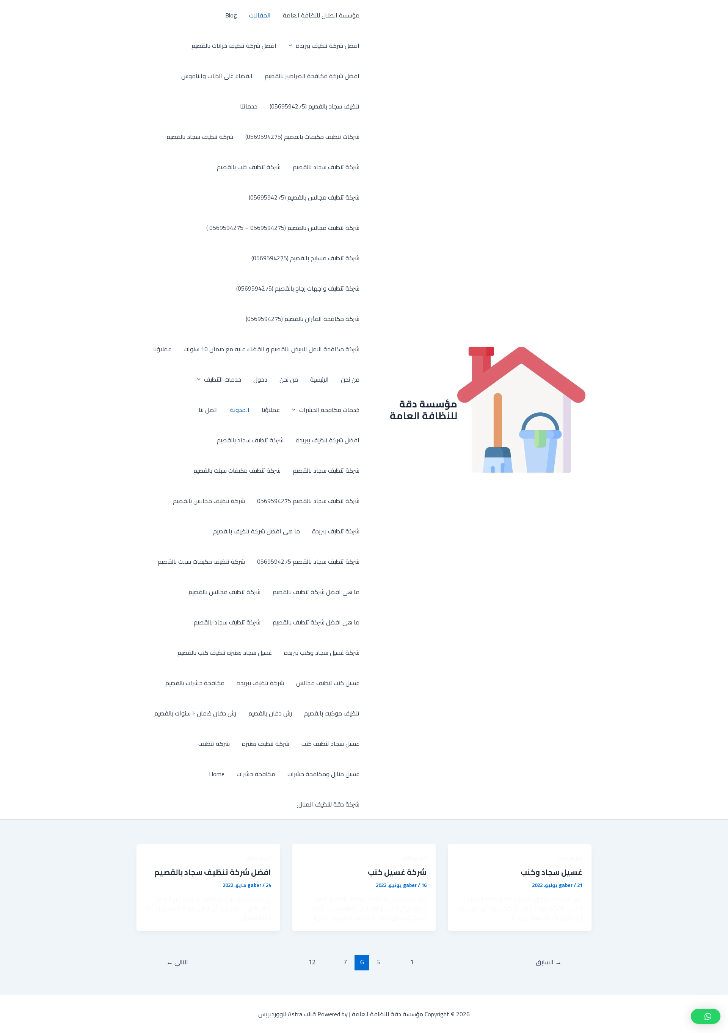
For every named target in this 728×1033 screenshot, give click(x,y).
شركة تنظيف (214, 743)
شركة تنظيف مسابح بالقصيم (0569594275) (305, 258)
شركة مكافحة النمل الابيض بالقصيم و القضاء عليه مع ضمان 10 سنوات (271, 349)
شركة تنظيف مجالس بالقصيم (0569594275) (304, 197)
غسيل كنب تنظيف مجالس (327, 683)
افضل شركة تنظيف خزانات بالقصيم (233, 45)
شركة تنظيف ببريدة (335, 531)
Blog (231, 15)
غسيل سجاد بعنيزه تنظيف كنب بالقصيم (224, 652)
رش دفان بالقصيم (270, 713)
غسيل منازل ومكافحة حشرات (323, 774)
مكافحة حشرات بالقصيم (194, 683)
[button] (292, 45)
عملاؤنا (162, 349)
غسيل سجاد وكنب (551, 872)
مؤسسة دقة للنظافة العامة (423, 410)
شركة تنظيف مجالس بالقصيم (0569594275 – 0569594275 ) (282, 227)
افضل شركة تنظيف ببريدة (327, 45)
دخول (260, 379)
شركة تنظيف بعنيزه (265, 743)
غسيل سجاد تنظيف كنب (330, 743)
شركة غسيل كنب (397, 872)
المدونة (239, 409)
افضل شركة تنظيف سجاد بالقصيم (212, 872)
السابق (549, 962)
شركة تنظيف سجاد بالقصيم (199, 136)
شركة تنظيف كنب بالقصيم (249, 167)
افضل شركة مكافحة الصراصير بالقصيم (312, 76)
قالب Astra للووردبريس (287, 1014)
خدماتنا (248, 106)
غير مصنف (569, 858)
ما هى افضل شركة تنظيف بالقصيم (256, 531)
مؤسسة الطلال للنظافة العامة (321, 15)
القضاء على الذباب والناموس (217, 76)
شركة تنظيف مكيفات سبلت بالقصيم (237, 470)
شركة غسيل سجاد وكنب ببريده (321, 652)
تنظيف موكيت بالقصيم (331, 713)
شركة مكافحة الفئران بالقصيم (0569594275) (302, 318)
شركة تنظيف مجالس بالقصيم (209, 500)
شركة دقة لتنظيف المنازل (328, 804)
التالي (177, 962)
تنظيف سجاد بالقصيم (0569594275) (314, 106)
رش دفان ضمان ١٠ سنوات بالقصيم (195, 713)
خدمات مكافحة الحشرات (329, 409)
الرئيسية (319, 379)
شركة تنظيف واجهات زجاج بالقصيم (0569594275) (297, 288)
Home (216, 774)
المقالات (260, 15)
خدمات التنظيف (222, 379)
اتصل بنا (208, 409)
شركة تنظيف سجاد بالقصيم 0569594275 (308, 500)
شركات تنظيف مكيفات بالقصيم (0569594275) (302, 136)
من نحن (350, 379)
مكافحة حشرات (256, 774)
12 (312, 962)
